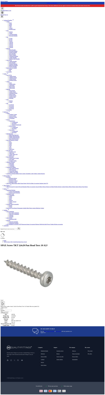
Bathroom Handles (13, 65)
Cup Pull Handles (13, 34)
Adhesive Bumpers (10, 162)
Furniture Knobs (13, 80)
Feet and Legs (9, 150)
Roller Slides (17, 183)
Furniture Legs (12, 151)
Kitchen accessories (58, 224)
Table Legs (11, 153)
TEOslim (11, 216)
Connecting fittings (13, 171)
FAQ (45, 331)
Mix (10, 70)
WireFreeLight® (43, 224)
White (10, 24)
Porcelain (11, 98)
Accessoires (37, 183)
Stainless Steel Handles (14, 59)
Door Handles (12, 62)
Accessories (9, 71)
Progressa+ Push (13, 182)
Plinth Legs (11, 155)
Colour (7, 21)
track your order (50, 331)
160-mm (11, 43)
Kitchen (11, 200)
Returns (58, 353)
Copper (10, 28)
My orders (90, 353)
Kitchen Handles (13, 66)
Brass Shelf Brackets (13, 139)
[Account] (2, 12)
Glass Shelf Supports (14, 168)
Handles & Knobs (44, 350)
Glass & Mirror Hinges (41, 186)
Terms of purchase (76, 353)
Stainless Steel (12, 97)
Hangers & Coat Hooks (11, 208)
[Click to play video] (3, 304)
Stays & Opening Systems (12, 140)
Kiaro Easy (11, 149)
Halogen (8, 220)
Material (8, 48)
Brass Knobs (12, 90)
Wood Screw (12, 121)
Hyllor (10, 206)
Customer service (59, 350)
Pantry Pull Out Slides (29, 183)
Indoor (10, 203)
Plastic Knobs (12, 94)
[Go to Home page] (6, 10)
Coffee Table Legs (13, 154)
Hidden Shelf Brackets (14, 136)
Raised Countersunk (16, 124)
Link (10, 146)
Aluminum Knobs (13, 93)
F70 (47, 183)
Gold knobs (11, 85)
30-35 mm (11, 106)
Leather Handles (13, 57)
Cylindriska (11, 166)
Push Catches (22, 173)
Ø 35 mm (15, 186)
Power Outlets (50, 224)
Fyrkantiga (11, 164)
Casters (8, 113)
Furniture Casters (13, 114)
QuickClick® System (14, 158)
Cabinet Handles (13, 61)
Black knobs (12, 86)
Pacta (10, 145)
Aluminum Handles (13, 56)
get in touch (58, 331)
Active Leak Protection (14, 191)
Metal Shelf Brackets (14, 135)
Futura (22, 183)
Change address (59, 359)
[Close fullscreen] (2, 301)
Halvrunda (11, 163)
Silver (10, 23)
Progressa (8, 177)
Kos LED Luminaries (14, 212)
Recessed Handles (13, 35)
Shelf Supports (12, 169)
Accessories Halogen (35, 224)
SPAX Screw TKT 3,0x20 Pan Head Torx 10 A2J (15, 241)
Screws (8, 119)
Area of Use (9, 60)
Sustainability (75, 359)
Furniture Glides (12, 160)
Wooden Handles (13, 52)
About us (74, 350)
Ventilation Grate (10, 194)
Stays (10, 148)
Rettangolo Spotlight (13, 223)
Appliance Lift (9, 173)
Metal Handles (12, 50)
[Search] (18, 228)
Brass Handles (12, 53)
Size (7, 37)
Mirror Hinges (72, 186)
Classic (10, 33)
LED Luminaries (10, 211)
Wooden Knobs (12, 95)
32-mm (10, 38)
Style (7, 30)
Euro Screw (11, 130)
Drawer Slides (44, 356)
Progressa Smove (13, 178)
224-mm (11, 46)
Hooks (10, 205)
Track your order (59, 356)
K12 (10, 141)
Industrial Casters (13, 117)
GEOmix (11, 215)
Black (10, 25)
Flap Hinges (85, 186)
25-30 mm (11, 104)
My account (90, 350)
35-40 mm (11, 107)
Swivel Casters (12, 115)
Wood (10, 197)
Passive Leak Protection (14, 192)
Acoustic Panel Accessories (12, 204)
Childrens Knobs (13, 77)
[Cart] (2, 16)
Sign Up (6, 14)
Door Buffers (16, 173)
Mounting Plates (26, 186)
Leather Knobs (12, 91)
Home (4, 240)
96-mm (10, 41)
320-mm (11, 47)
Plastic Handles (12, 55)
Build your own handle (11, 68)
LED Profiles (9, 218)
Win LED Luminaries (14, 214)
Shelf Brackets (9, 133)
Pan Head (14, 123)
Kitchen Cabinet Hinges (63, 186)
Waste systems (32, 208)
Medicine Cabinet (40, 208)
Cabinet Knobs (12, 76)
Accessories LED (17, 224)
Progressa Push (12, 179)
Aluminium (11, 195)
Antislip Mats (26, 208)
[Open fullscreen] (4, 301)
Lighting (42, 359)
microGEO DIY (12, 219)
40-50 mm (11, 108)
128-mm (11, 42)
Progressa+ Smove (13, 180)
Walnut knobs (12, 84)
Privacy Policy (75, 356)
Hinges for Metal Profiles (52, 186)
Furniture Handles (13, 64)
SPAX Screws (12, 126)
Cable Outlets (34, 173)
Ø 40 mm (20, 186)
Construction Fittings (11, 167)
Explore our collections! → (52, 3)
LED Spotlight (9, 224)
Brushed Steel (12, 29)
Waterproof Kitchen (10, 190)
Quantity (3, 310)
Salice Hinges (79, 186)
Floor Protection (10, 157)
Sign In (2, 14)
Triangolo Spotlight (13, 221)
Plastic (10, 196)
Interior (42, 362)
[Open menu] (2, 8)
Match (10, 69)
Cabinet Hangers (41, 173)
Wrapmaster (20, 208)
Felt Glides (11, 159)
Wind (10, 144)
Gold (10, 26)
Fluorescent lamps (25, 224)
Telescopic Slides (10, 183)
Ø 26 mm (11, 186)
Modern (11, 32)
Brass (10, 199)
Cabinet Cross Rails (13, 172)
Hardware (43, 353)
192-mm (11, 44)
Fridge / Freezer (12, 201)
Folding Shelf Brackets (14, 137)
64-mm (10, 39)
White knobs (12, 88)
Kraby (10, 142)
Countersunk (15, 122)
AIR (7, 186)
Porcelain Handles (13, 51)
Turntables (28, 173)
